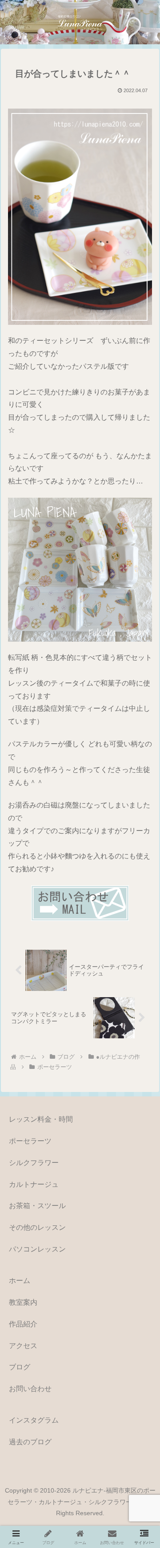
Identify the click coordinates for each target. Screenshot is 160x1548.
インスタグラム (34, 1420)
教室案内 (23, 1302)
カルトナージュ (34, 1184)
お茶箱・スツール (37, 1205)
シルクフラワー (34, 1162)
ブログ (19, 1367)
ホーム (19, 1280)
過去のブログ (30, 1442)
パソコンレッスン (37, 1249)
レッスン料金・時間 (41, 1119)
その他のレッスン (37, 1227)
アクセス (23, 1345)
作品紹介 (23, 1324)
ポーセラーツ (30, 1141)
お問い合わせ (30, 1388)
